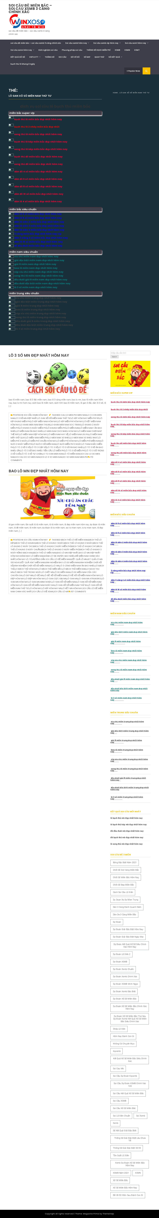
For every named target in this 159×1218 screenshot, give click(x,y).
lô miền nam (73, 427)
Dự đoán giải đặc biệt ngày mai (128, 937)
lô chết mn (48, 572)
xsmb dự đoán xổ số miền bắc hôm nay (130, 1164)
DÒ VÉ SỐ (75, 57)
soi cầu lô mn (61, 591)
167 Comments (78, 591)
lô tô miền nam (72, 453)
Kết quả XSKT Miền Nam (32, 562)
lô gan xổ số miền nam (64, 581)
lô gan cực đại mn (56, 578)
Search (114, 357)
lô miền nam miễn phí (37, 437)
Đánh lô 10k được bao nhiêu (59, 556)
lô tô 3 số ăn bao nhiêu (71, 447)
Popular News (134, 71)
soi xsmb (140, 1116)
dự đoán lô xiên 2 (121, 954)
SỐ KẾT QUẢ (114, 57)
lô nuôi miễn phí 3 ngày (69, 444)
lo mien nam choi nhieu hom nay (61, 431)
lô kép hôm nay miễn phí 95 (85, 418)
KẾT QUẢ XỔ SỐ (18, 57)
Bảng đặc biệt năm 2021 (125, 862)
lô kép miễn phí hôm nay (70, 421)
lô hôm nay (35, 588)
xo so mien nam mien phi (75, 457)
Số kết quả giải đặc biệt (124, 1130)
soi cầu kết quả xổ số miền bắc (128, 1093)
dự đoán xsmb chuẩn (123, 969)
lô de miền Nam (62, 572)
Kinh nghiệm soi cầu (48, 50)
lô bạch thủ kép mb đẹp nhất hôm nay (128, 824)
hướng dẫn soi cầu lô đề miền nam (51, 559)
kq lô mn (54, 565)
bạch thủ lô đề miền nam (74, 539)
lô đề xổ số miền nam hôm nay (83, 575)
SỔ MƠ (87, 57)
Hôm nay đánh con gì (123, 1036)
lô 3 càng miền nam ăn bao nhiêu (77, 565)
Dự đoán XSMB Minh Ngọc (125, 984)
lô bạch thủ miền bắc (50, 568)
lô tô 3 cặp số (39, 447)
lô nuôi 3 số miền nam (44, 444)
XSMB (117, 50)
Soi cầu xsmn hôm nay (21, 50)
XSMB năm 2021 (121, 1173)
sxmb (115, 1123)
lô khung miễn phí (56, 427)
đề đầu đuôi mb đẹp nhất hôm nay (127, 831)
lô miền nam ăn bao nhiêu (30, 431)
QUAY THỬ (99, 57)
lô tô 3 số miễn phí (75, 450)
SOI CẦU (62, 57)
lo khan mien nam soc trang (66, 424)
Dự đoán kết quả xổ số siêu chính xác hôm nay (130, 945)
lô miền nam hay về (58, 434)
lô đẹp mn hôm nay (35, 578)
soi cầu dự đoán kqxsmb (125, 1076)
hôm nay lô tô (24, 559)
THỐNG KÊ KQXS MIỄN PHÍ (98, 50)
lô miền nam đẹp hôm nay (33, 434)
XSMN (127, 50)
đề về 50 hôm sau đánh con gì (128, 1195)
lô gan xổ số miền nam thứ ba (71, 585)
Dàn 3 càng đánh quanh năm (127, 907)
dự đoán (117, 922)
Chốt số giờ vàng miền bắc (126, 870)
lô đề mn (38, 575)
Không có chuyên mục (123, 1044)
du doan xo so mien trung (125, 900)
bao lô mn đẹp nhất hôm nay (39, 471)
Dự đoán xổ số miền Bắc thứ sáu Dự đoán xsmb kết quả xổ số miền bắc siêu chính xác (130, 1019)
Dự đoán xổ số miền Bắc (125, 999)
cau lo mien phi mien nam (74, 415)
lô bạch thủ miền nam (74, 568)
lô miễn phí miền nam (89, 440)
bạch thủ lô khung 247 (83, 546)
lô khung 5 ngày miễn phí (33, 427)
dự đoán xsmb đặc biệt (124, 991)
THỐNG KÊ (49, 57)
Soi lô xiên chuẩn (121, 1116)
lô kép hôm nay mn (52, 588)
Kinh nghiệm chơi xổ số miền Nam (31, 565)
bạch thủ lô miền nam (45, 552)
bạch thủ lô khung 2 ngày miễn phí (52, 546)
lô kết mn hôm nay (72, 588)
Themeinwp (108, 1214)
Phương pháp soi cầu (72, 50)
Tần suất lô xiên (121, 1155)
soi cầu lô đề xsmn (42, 591)
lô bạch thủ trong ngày (27, 572)
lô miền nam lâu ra (79, 434)
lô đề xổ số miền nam (55, 575)
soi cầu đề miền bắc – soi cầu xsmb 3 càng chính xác (30, 8)
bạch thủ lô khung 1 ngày (49, 543)
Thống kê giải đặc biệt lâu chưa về (130, 1139)
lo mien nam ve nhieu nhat (84, 437)
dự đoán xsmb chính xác (125, 976)
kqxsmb (117, 1051)
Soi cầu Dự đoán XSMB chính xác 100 (130, 1084)
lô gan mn (72, 578)
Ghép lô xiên (119, 1029)
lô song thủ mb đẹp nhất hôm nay (126, 844)
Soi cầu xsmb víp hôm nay (105, 43)
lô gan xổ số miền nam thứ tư (54, 418)
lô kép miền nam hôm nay (44, 421)
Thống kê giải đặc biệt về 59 (127, 1148)
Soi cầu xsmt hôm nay (135, 43)
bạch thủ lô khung (24, 543)
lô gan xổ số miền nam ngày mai (37, 585)
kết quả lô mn (79, 559)
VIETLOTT (33, 57)
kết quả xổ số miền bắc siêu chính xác (130, 1059)
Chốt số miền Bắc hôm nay (126, 877)
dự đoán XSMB (120, 962)
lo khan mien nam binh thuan (35, 424)
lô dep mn (28, 575)
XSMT (137, 50)
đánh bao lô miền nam (32, 556)
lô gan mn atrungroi (89, 578)
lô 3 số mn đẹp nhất (26, 418)
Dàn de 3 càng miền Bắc (124, 914)
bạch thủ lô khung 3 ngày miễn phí (60, 549)
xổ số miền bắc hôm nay (125, 1188)
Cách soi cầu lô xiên (123, 892)
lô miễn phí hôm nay (67, 440)
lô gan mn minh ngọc (40, 581)
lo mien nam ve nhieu (59, 437)
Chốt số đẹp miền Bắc (123, 885)
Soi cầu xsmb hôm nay (76, 43)
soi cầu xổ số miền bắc (124, 1108)
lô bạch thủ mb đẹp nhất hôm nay (126, 818)
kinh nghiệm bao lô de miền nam (62, 562)
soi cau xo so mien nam (27, 457)
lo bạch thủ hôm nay (26, 568)
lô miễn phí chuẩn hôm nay (42, 440)
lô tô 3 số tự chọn (31, 453)
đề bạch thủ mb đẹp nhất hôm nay (126, 837)
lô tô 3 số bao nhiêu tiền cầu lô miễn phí (43, 450)
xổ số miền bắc (120, 1180)
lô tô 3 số (52, 447)
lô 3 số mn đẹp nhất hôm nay (39, 355)
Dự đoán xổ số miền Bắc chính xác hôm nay (130, 1007)
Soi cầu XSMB (119, 1101)
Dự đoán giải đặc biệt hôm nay (128, 929)
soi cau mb (118, 1068)
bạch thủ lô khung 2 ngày (23, 64)
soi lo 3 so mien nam (51, 457)
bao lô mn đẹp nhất (68, 552)
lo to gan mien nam (52, 453)
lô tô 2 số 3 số (22, 447)
